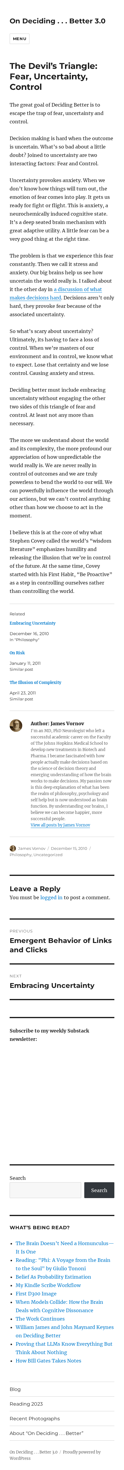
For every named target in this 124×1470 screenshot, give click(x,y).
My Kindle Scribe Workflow (48, 1285)
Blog (15, 1389)
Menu (19, 38)
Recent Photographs (35, 1418)
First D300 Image (36, 1294)
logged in (51, 897)
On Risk (17, 652)
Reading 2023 (26, 1404)
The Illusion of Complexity (35, 682)
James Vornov (31, 848)
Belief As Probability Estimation (53, 1277)
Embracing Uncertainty (32, 623)
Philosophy (21, 854)
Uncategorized (48, 854)
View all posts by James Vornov (60, 825)
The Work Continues (40, 1319)
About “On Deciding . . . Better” (46, 1433)
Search (18, 1178)
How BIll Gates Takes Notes (48, 1361)
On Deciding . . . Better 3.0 (58, 21)
